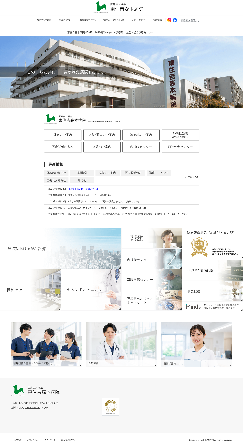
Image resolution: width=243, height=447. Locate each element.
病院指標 (17, 440)
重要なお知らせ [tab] (56, 180)
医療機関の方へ (88, 20)
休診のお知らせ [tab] (56, 172)
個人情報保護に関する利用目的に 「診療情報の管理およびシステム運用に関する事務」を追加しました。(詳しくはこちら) (128, 214)
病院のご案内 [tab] (107, 172)
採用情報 (157, 20)
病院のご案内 (44, 20)
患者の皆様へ (65, 20)
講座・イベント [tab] (159, 172)
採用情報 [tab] (81, 172)
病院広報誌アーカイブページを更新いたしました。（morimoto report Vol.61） (107, 207)
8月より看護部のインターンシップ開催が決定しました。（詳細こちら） (104, 201)
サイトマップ (49, 440)
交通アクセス (138, 20)
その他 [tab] (82, 180)
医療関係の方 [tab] (133, 172)
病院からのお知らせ (113, 20)
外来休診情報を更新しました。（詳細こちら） (91, 195)
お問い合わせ (32, 440)
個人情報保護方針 (68, 440)
